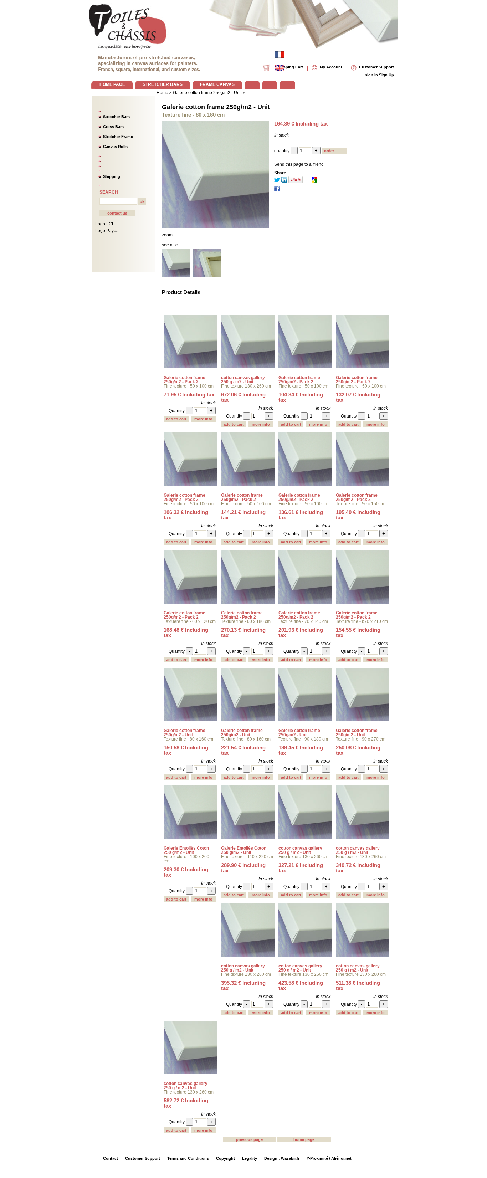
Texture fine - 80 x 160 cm (188, 739)
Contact (110, 1158)
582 (186, 1103)
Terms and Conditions (188, 1158)
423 (300, 985)
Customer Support (142, 1158)
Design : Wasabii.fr (281, 1158)
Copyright (225, 1158)
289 (243, 868)
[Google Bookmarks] (314, 181)
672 (243, 397)
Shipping (111, 176)
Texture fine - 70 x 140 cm (303, 621)
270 (243, 632)
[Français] (279, 54)
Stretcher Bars (116, 116)
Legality (249, 1158)
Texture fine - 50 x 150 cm (360, 504)
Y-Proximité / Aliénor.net (329, 1158)
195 (358, 515)
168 (186, 632)
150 (186, 750)
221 (243, 750)
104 (300, 397)
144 (243, 515)
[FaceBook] (277, 190)
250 (358, 750)
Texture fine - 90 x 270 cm (360, 739)
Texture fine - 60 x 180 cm (246, 621)
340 (358, 868)
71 (189, 394)
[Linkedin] (284, 181)
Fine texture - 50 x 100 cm (189, 386)
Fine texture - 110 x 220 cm (247, 857)
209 (186, 872)
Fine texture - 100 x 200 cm (186, 859)
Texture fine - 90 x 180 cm (303, 739)
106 (186, 515)
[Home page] (128, 25)
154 (358, 632)
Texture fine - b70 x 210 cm (362, 621)
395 (243, 985)
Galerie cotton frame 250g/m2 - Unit (216, 107)
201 (300, 632)
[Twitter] (277, 181)
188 (300, 750)
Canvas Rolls (115, 146)
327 (300, 868)
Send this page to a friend (299, 164)
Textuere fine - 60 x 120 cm (190, 621)
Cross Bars (113, 126)
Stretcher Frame (118, 136)
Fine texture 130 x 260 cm (246, 386)
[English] (279, 68)
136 (300, 515)
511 (358, 985)
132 (358, 397)
